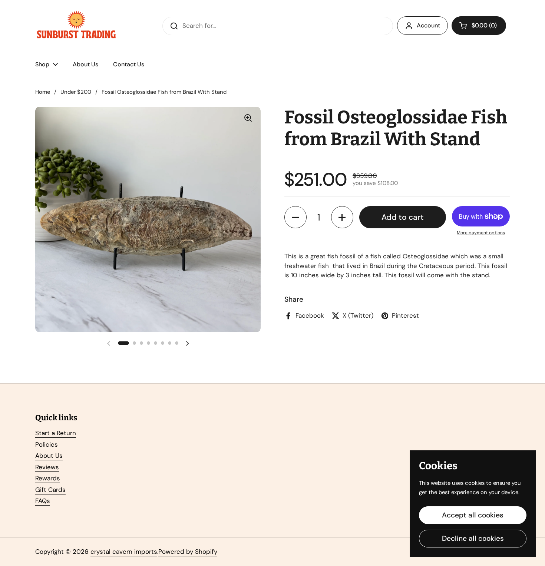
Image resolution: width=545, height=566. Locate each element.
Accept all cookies (472, 515)
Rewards (47, 478)
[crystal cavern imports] (76, 25)
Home (42, 92)
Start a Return (55, 433)
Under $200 (75, 92)
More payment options (481, 233)
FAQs (42, 501)
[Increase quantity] (342, 217)
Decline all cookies (473, 538)
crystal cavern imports (123, 551)
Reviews (47, 467)
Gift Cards (50, 490)
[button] (479, 25)
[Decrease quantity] (295, 217)
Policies (46, 444)
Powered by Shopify (187, 551)
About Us (49, 455)
